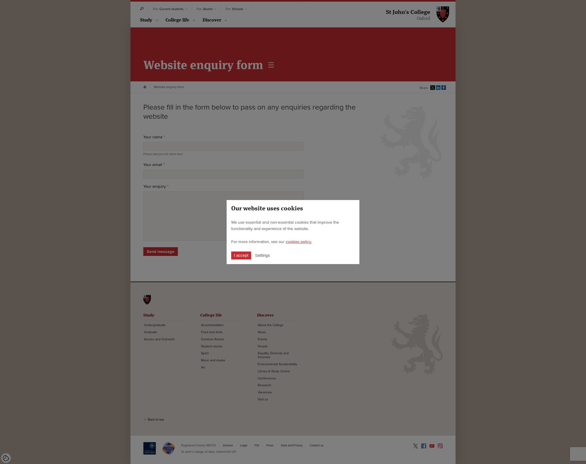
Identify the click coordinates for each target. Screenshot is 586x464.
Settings (262, 255)
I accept (241, 255)
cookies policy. (299, 241)
